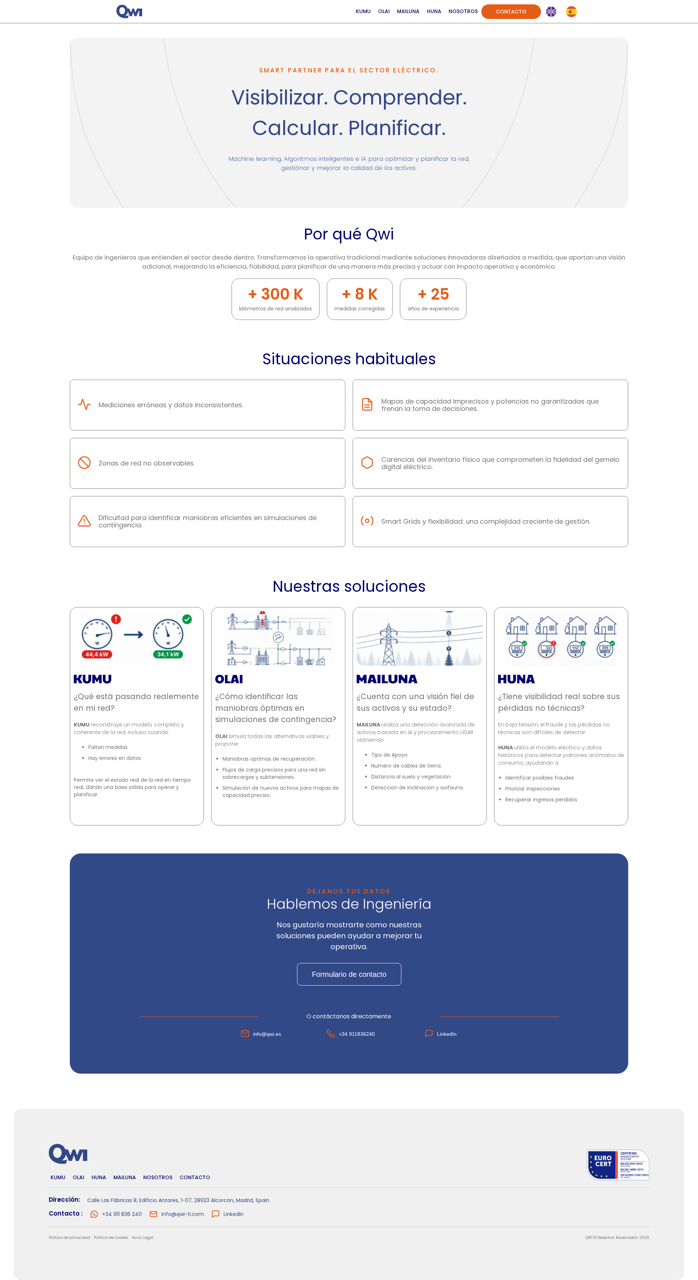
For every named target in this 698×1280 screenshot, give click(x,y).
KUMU (363, 11)
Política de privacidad (69, 1237)
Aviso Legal (142, 1237)
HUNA (434, 11)
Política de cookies (111, 1237)
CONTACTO (511, 11)
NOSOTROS (463, 11)
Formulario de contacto (349, 974)
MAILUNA (408, 11)
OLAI (384, 11)
